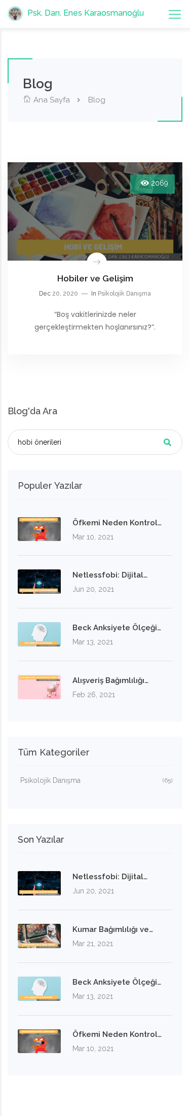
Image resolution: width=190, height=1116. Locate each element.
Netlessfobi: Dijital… (109, 575)
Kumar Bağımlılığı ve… (112, 929)
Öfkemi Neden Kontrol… (117, 522)
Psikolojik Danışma (124, 293)
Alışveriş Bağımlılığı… (110, 680)
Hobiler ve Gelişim (95, 278)
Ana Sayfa (50, 99)
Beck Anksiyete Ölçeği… (116, 627)
